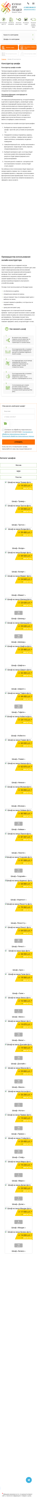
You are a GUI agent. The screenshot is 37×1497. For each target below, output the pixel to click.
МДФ (18, 471)
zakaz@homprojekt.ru (30, 9)
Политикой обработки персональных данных (18, 436)
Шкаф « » (18, 501)
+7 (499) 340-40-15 (30, 7)
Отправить (18, 442)
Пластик (18, 477)
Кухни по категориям (11, 35)
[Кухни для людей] (11, 14)
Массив (18, 465)
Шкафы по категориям (11, 39)
